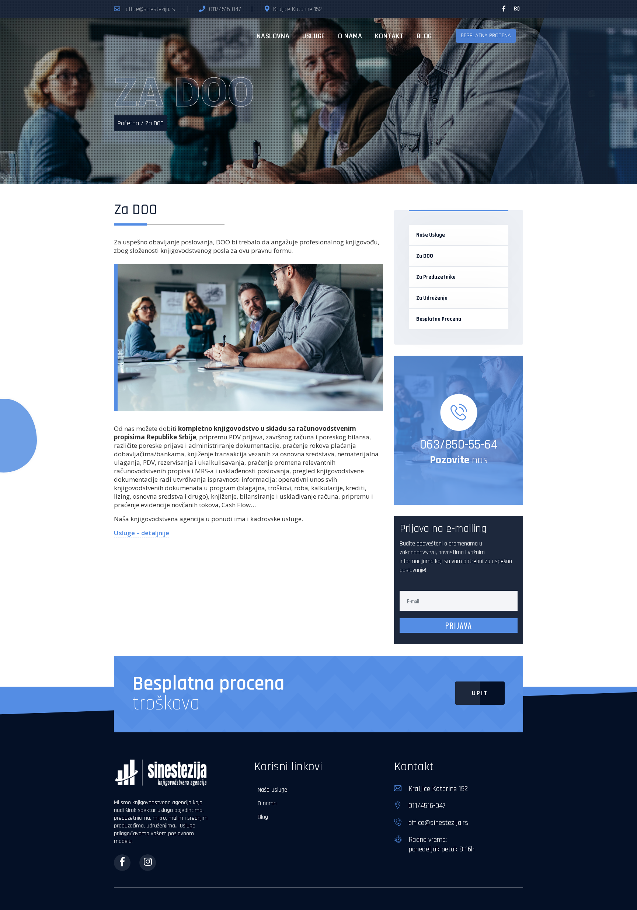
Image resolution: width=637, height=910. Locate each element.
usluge (313, 36)
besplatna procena (486, 35)
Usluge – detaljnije (141, 533)
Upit (480, 693)
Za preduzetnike (436, 276)
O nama (267, 803)
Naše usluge (430, 234)
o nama (350, 36)
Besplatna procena (438, 318)
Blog (263, 817)
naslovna (273, 36)
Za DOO (424, 255)
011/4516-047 (225, 9)
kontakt (389, 36)
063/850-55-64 (459, 444)
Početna (128, 123)
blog (424, 36)
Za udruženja (432, 297)
